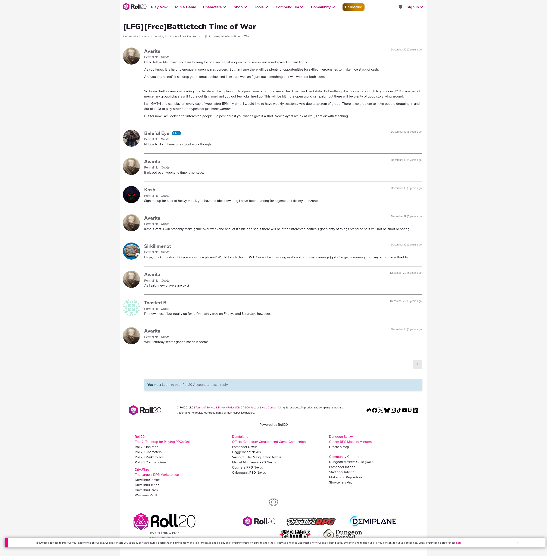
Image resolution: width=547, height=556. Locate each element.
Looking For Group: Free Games (175, 36)
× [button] (517, 542)
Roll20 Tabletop (146, 446)
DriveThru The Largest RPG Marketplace (157, 472)
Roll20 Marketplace (149, 457)
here (459, 543)
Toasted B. (156, 302)
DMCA (240, 407)
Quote (165, 57)
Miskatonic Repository (345, 477)
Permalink (151, 57)
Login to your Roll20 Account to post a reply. (195, 384)
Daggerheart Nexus (246, 452)
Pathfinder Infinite (342, 466)
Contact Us (253, 407)
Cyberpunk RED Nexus (249, 472)
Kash (149, 189)
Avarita (152, 51)
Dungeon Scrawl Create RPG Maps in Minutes (350, 439)
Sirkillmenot (157, 246)
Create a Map (339, 446)
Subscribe (355, 6)
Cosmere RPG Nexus (247, 467)
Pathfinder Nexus (244, 446)
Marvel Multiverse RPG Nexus (254, 462)
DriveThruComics (147, 479)
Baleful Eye (157, 133)
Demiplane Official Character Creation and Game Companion (269, 439)
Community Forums (136, 36)
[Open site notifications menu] (400, 7)
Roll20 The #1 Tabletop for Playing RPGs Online (164, 439)
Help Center (269, 407)
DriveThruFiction (147, 484)
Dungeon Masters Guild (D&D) (351, 461)
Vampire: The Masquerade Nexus (256, 457)
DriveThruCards (146, 490)
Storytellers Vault (341, 482)
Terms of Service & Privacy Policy (215, 407)
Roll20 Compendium (150, 462)
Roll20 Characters (148, 452)
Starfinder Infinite (341, 472)
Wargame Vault (146, 495)
